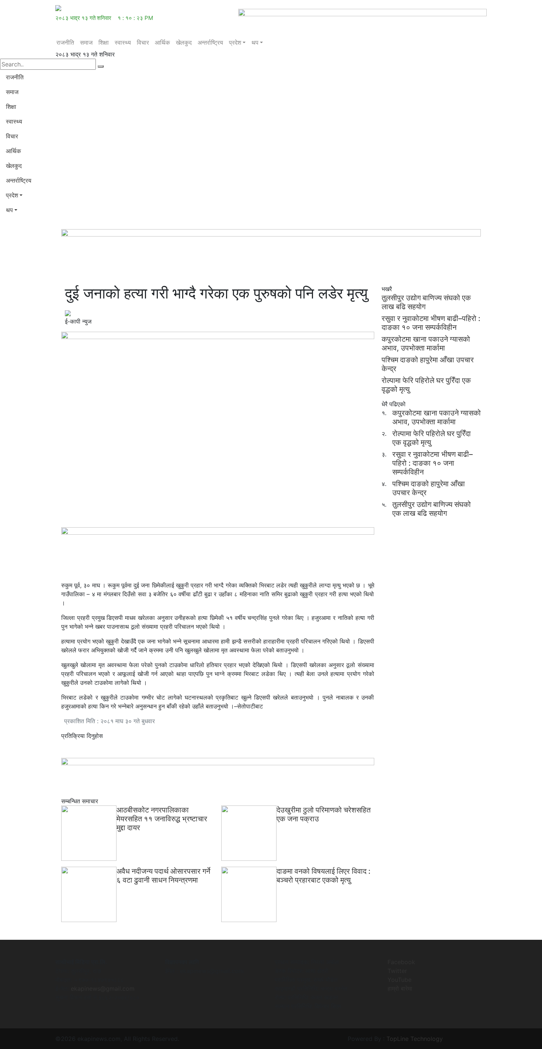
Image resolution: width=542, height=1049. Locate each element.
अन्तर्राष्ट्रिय (210, 42)
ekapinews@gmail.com (103, 988)
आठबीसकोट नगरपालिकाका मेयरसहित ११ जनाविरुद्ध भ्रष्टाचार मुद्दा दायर (162, 818)
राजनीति (65, 42)
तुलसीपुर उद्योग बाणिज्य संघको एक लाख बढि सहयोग (431, 509)
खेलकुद (184, 42)
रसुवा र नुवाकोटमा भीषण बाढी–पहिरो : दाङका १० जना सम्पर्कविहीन (431, 323)
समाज (86, 42)
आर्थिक (162, 42)
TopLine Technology (414, 1038)
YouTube (399, 979)
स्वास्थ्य (123, 42)
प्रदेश (235, 42)
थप (254, 42)
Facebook (401, 962)
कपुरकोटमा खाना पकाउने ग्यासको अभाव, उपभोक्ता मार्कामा (426, 343)
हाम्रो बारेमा (400, 988)
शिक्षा (103, 42)
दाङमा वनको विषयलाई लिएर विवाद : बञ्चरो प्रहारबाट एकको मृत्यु (324, 875)
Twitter (397, 970)
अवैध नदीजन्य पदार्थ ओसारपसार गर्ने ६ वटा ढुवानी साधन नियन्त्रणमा (163, 875)
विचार (143, 42)
